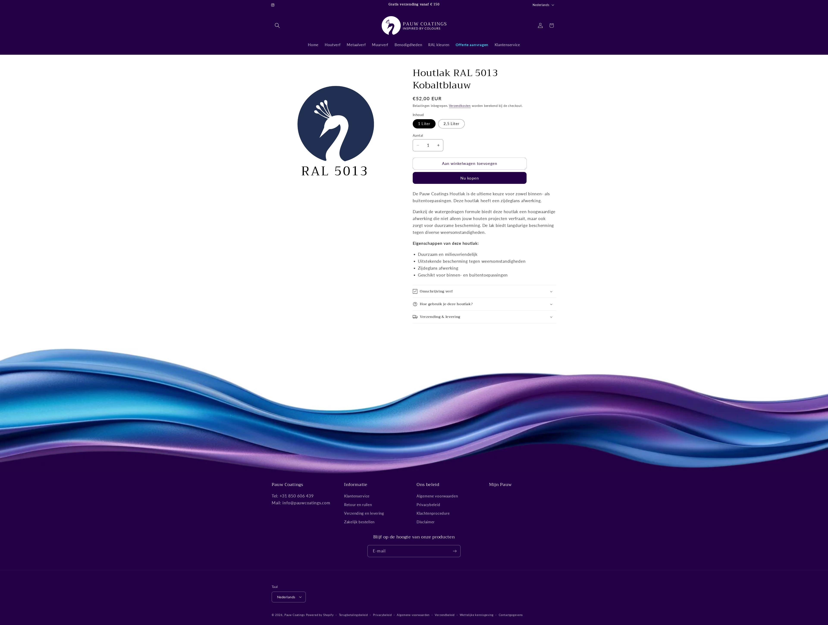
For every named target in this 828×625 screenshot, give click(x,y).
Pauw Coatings (294, 615)
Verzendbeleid (445, 614)
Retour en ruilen (358, 505)
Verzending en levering (364, 513)
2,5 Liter (451, 123)
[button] (277, 25)
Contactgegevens (511, 614)
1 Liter (424, 123)
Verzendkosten (460, 106)
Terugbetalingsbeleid (353, 614)
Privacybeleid (428, 505)
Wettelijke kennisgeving (476, 614)
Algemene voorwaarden (437, 496)
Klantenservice (357, 496)
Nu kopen (469, 178)
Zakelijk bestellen (359, 522)
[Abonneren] (454, 551)
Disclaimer (426, 522)
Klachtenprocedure (433, 513)
